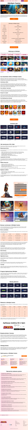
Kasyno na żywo (10, 54)
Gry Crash (17, 54)
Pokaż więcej (14, 367)
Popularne (3, 54)
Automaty (24, 54)
